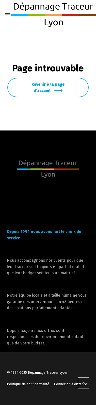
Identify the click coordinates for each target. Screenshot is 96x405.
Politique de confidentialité (28, 384)
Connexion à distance (70, 384)
